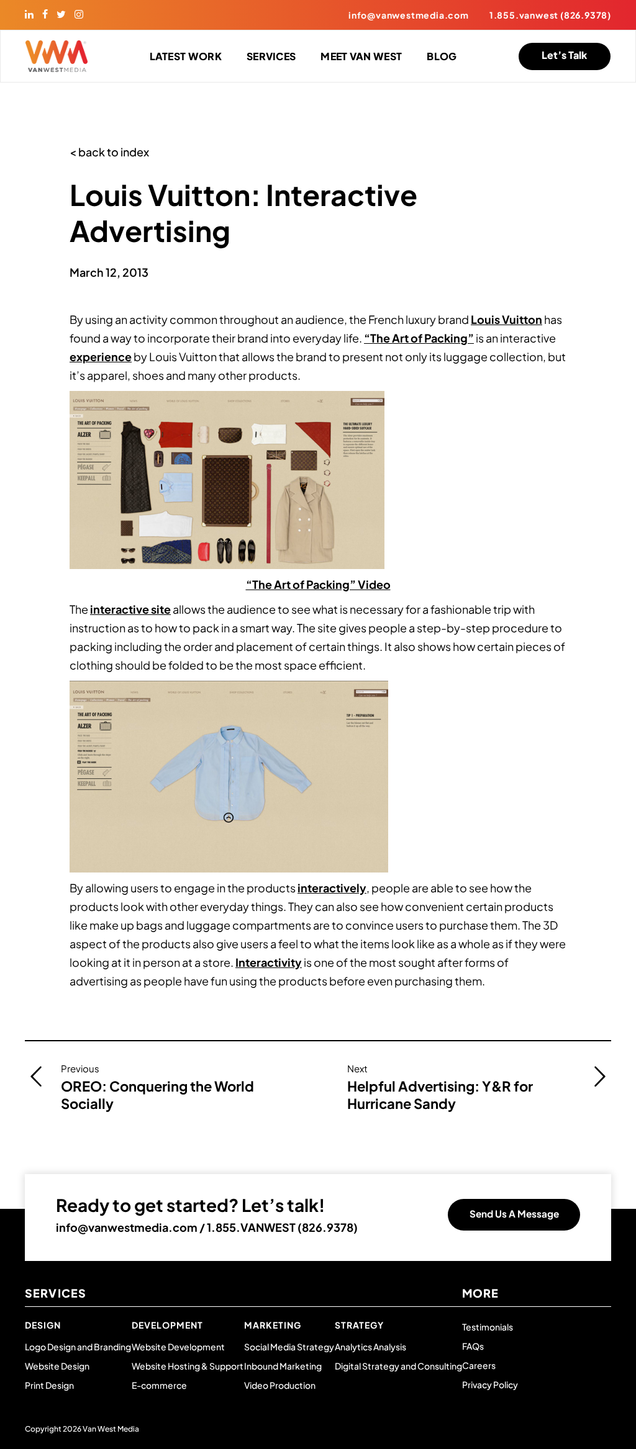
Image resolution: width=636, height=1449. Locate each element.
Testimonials (487, 1326)
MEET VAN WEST (361, 56)
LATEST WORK (186, 56)
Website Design (57, 1365)
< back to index (109, 152)
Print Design (49, 1385)
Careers (479, 1365)
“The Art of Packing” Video (318, 584)
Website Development (178, 1346)
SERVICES (271, 56)
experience (101, 356)
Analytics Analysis (370, 1346)
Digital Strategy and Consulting (398, 1365)
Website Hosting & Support (187, 1365)
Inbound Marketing (283, 1365)
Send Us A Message (514, 1213)
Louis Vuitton (506, 319)
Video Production (280, 1385)
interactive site (130, 609)
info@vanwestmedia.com (408, 14)
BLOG (442, 56)
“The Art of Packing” (419, 338)
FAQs (473, 1346)
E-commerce (159, 1385)
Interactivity (268, 962)
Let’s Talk (564, 54)
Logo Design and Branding (78, 1346)
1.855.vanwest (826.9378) (550, 14)
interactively (332, 888)
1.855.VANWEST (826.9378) (282, 1227)
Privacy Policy (490, 1384)
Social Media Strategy (289, 1346)
